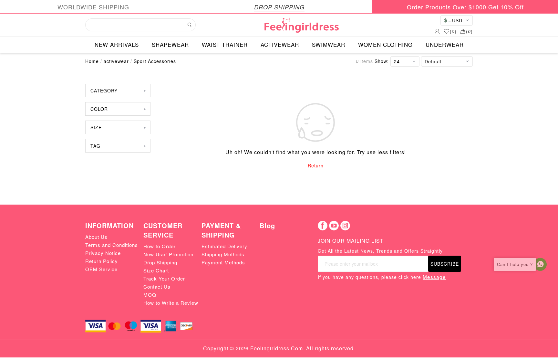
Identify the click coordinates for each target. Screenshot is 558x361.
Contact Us (156, 286)
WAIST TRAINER (225, 44)
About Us (96, 236)
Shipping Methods (223, 254)
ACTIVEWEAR (280, 44)
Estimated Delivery (224, 246)
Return (316, 165)
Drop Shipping (160, 262)
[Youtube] (334, 225)
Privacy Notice (103, 253)
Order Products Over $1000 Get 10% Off (465, 7)
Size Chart (156, 270)
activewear (116, 61)
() (453, 31)
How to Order (159, 246)
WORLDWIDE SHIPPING (93, 7)
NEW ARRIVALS (117, 44)
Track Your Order (164, 278)
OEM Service (101, 269)
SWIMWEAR (328, 44)
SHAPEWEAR (170, 44)
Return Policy (101, 261)
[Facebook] (322, 225)
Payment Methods (223, 262)
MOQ (149, 294)
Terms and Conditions (111, 244)
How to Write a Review (170, 302)
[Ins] (345, 225)
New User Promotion (168, 254)
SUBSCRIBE (444, 263)
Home (92, 61)
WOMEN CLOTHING (385, 44)
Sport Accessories (155, 61)
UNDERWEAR (445, 44)
